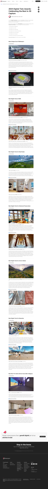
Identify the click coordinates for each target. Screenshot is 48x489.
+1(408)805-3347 (34, 471)
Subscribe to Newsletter (19, 464)
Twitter (33, 464)
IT (33, 1)
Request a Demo (42, 436)
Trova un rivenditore (5, 464)
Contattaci (42, 1)
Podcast (18, 470)
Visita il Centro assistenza (27, 463)
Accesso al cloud (12, 463)
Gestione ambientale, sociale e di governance (20, 468)
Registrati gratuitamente (12, 464)
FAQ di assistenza (26, 464)
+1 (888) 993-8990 (34, 469)
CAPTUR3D (22, 20)
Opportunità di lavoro (19, 469)
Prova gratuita (38, 1)
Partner (3, 463)
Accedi (45, 1)
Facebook (31, 464)
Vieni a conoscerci (19, 463)
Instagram (36, 464)
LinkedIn (35, 464)
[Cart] (46, 1)
